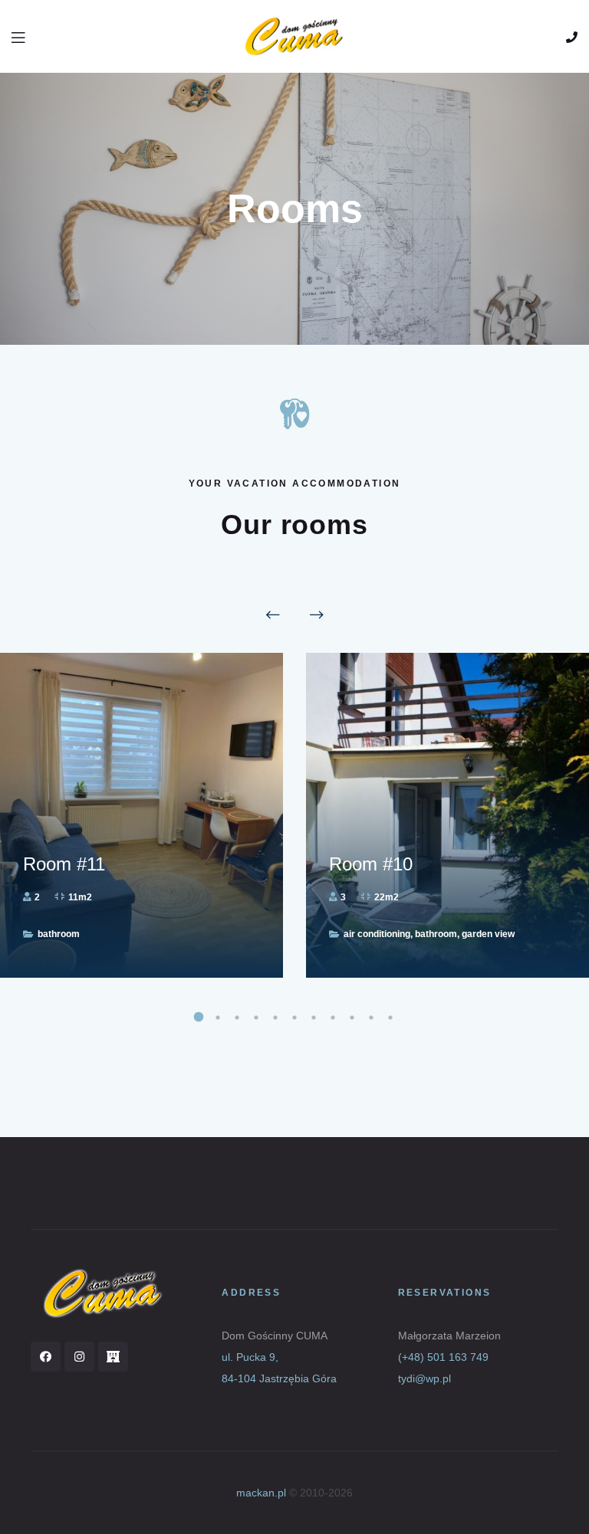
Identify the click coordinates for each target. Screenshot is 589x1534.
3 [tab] (237, 1015)
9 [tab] (352, 1015)
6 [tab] (295, 1015)
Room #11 (64, 864)
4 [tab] (256, 1015)
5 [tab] (275, 1015)
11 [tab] (391, 1015)
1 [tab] (199, 1015)
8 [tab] (333, 1015)
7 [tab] (314, 1015)
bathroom (59, 934)
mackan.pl (261, 1492)
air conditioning (377, 934)
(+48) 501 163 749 (443, 1357)
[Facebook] (46, 1357)
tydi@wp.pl (424, 1378)
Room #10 (371, 864)
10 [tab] (371, 1015)
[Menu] (19, 36)
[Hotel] (113, 1357)
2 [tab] (218, 1015)
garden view (488, 934)
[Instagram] (79, 1357)
